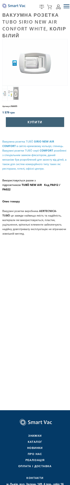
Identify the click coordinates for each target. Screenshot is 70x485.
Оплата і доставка (35, 466)
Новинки (35, 448)
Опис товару (11, 201)
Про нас (35, 454)
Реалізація (35, 460)
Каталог (35, 442)
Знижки (35, 436)
